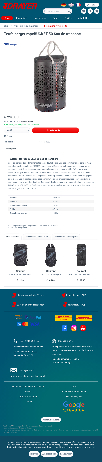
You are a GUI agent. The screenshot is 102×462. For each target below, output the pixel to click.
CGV (74, 386)
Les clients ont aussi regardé (66, 237)
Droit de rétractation (28, 396)
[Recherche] (69, 11)
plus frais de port (27, 121)
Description (11, 149)
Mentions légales (74, 396)
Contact (28, 401)
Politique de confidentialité (73, 391)
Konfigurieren (66, 454)
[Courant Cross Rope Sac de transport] (20, 255)
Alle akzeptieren (49, 454)
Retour (28, 391)
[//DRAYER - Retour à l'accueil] (20, 7)
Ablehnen (34, 454)
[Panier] (96, 11)
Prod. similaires (12, 237)
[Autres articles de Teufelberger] (10, 44)
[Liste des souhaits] (83, 11)
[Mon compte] (90, 11)
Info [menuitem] (93, 5)
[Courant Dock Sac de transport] (51, 255)
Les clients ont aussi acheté (36, 237)
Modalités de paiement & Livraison (28, 386)
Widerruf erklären (51, 419)
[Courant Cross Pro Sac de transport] (81, 255)
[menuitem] (57, 11)
